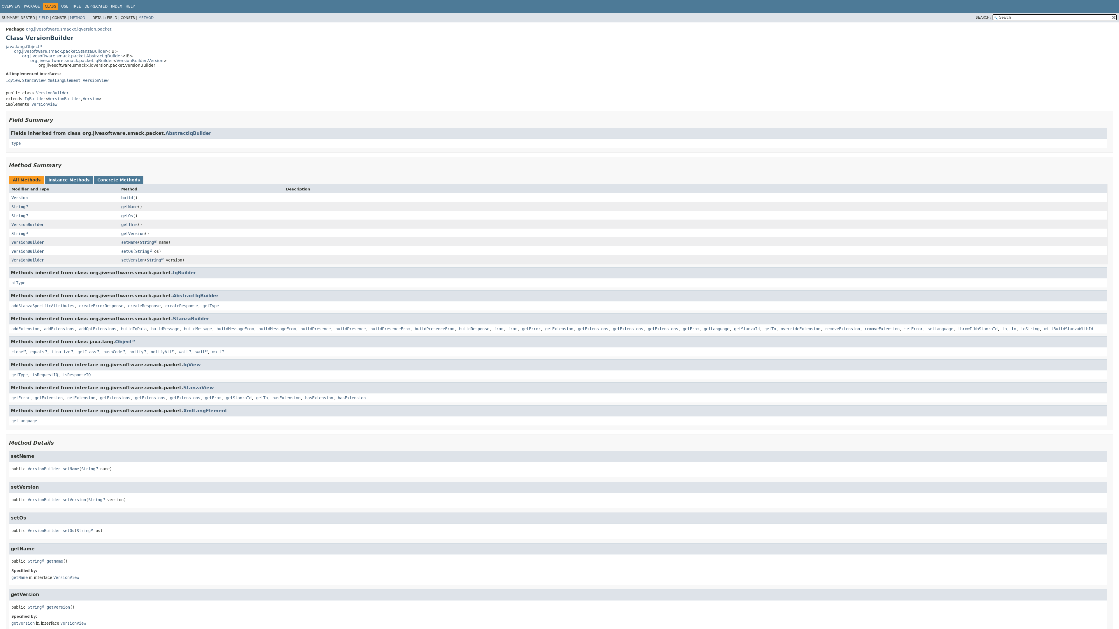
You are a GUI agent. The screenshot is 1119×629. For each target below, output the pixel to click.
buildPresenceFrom (390, 328)
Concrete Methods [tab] (118, 180)
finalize (61, 351)
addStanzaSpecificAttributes (42, 305)
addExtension (25, 328)
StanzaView (33, 80)
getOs (127, 215)
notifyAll (161, 351)
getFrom (691, 328)
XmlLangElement (64, 80)
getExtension (559, 328)
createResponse (144, 305)
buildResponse (474, 328)
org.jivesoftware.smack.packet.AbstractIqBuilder (72, 56)
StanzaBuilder (191, 318)
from (498, 328)
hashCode (112, 351)
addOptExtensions (97, 328)
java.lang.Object (22, 46)
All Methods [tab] (27, 180)
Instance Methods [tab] (68, 180)
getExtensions (593, 328)
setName (129, 242)
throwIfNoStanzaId (977, 328)
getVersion (133, 233)
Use (64, 6)
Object (123, 341)
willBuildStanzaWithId (1068, 328)
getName (129, 206)
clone (17, 351)
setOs (127, 251)
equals (37, 351)
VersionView (95, 80)
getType (211, 305)
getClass (87, 351)
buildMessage (165, 328)
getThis (129, 224)
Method (77, 18)
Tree (76, 6)
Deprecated (96, 6)
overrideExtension (800, 328)
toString (1030, 328)
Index (116, 6)
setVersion (133, 260)
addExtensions (59, 328)
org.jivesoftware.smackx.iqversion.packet (68, 29)
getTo (770, 328)
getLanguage (716, 328)
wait (183, 351)
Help (130, 6)
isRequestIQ (45, 374)
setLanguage (940, 328)
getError (531, 328)
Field (43, 18)
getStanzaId (747, 328)
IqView (13, 80)
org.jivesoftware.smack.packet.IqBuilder (71, 60)
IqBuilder (34, 98)
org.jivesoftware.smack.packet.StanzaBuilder (60, 51)
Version (155, 60)
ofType (18, 282)
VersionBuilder (132, 60)
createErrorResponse (101, 305)
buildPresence (315, 328)
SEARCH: (983, 17)
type (16, 143)
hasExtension (286, 397)
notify (136, 351)
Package (32, 6)
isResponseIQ (77, 374)
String (18, 206)
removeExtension (842, 328)
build (127, 197)
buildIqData (134, 328)
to (1004, 328)
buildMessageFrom (235, 328)
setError (913, 328)
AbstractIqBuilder (188, 133)
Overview (11, 6)
